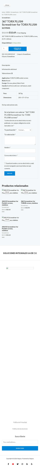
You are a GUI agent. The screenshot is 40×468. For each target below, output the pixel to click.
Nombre (7, 147)
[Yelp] (32, 464)
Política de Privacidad (20, 422)
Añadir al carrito (17, 48)
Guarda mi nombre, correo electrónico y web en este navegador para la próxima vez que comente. (19, 166)
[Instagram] (22, 464)
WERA (8, 12)
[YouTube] (13, 464)
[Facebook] (8, 464)
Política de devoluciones (20, 429)
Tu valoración (10, 135)
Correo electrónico (10, 155)
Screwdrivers (14, 12)
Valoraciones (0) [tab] (7, 73)
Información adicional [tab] (9, 69)
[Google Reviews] (27, 464)
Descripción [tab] (6, 65)
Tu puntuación (10, 130)
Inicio (3, 12)
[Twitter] (18, 464)
